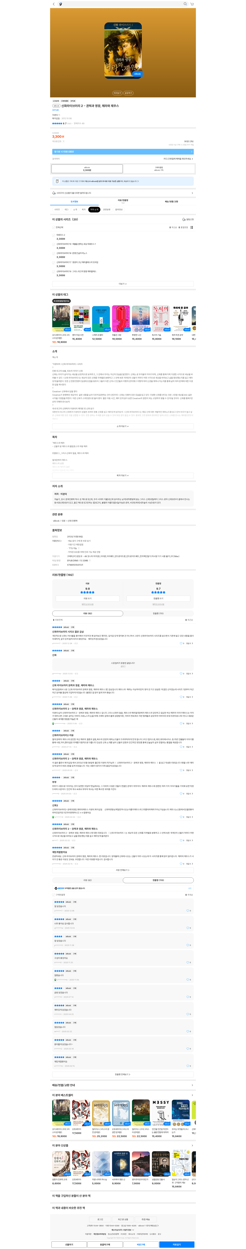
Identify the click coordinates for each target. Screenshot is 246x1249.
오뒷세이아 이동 (81, 1119)
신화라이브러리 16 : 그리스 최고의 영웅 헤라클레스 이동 (126, 273)
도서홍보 (153, 1234)
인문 (63, 520)
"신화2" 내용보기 (123, 809)
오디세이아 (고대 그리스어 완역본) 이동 (61, 1118)
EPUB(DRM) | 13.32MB (77, 560)
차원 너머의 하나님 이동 (101, 1169)
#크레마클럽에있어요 (61, 301)
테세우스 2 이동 (126, 237)
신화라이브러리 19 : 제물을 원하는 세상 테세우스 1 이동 (126, 246)
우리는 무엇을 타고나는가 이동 (181, 1119)
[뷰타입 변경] (192, 227)
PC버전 (123, 1234)
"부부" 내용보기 (123, 785)
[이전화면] (53, 4)
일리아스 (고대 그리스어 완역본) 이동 (141, 1118)
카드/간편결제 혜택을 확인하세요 (177, 158)
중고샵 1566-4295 (128, 1225)
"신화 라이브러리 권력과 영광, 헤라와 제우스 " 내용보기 (123, 688)
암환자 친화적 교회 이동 (61, 1169)
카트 (192, 4)
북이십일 (56, 118)
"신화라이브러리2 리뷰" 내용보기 (123, 738)
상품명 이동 (61, 324)
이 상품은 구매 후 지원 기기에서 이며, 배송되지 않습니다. (99, 181)
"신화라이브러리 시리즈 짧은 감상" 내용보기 (123, 635)
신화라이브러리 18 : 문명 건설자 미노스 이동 (126, 255)
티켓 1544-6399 (112, 1225)
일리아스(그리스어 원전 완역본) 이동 (101, 1119)
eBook (56, 520)
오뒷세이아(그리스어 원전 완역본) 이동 (121, 1119)
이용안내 (56, 541)
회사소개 (131, 1234)
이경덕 (55, 115)
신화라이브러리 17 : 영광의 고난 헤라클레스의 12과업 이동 (126, 264)
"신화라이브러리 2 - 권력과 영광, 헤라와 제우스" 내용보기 (123, 714)
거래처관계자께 (142, 1234)
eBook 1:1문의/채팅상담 (147, 1225)
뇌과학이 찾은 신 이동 (121, 1169)
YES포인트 (57, 141)
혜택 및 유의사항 (88, 604)
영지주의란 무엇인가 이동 (141, 1169)
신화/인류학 (72, 520)
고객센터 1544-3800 (95, 1225)
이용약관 (88, 1234)
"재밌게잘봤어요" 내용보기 (123, 855)
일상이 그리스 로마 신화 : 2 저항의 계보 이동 (181, 1169)
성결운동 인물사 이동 (161, 1169)
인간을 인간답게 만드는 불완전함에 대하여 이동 (161, 1118)
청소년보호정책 (113, 1234)
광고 (159, 1234)
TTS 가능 (73, 548)
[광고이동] (185, 4)
